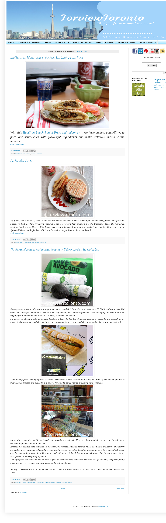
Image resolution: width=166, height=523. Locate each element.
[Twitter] (140, 53)
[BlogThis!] (27, 151)
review (33, 154)
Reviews (109, 42)
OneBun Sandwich (21, 161)
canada (24, 482)
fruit (155, 85)
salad (156, 87)
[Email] (162, 53)
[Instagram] (156, 53)
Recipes (47, 42)
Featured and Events (126, 42)
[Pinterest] (146, 53)
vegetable (159, 79)
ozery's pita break (25, 242)
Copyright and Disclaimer (29, 42)
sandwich (39, 154)
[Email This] (24, 151)
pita (33, 242)
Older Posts (120, 489)
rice (163, 85)
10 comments (15, 479)
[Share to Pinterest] (34, 151)
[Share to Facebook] (31, 151)
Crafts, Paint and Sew (82, 42)
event (29, 482)
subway (58, 482)
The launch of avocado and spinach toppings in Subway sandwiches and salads (54, 249)
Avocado (18, 482)
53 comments (15, 150)
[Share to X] (29, 151)
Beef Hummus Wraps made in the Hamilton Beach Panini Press (46, 57)
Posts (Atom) (24, 492)
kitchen (28, 154)
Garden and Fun (62, 42)
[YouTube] (151, 53)
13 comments (15, 239)
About (11, 42)
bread (17, 242)
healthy (33, 482)
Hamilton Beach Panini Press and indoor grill (52, 132)
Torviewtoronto (103, 506)
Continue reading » (17, 144)
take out (64, 482)
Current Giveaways (147, 42)
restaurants (40, 482)
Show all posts (81, 51)
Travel (98, 42)
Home (63, 489)
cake (160, 85)
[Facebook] (134, 53)
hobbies (156, 89)
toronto (70, 482)
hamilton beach (20, 154)
